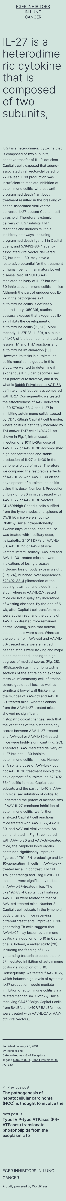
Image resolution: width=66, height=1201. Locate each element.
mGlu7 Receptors (34, 1055)
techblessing (15, 1050)
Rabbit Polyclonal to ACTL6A (38, 385)
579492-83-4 (13, 581)
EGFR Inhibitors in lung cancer (33, 12)
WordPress (40, 1186)
